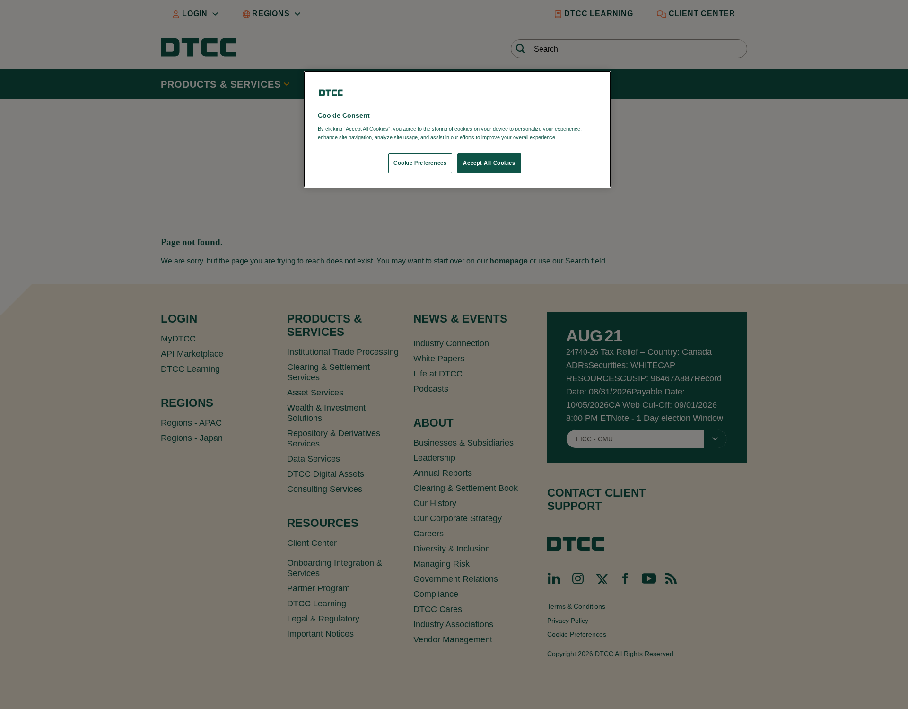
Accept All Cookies (489, 163)
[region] (457, 129)
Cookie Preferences (419, 163)
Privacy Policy (577, 137)
